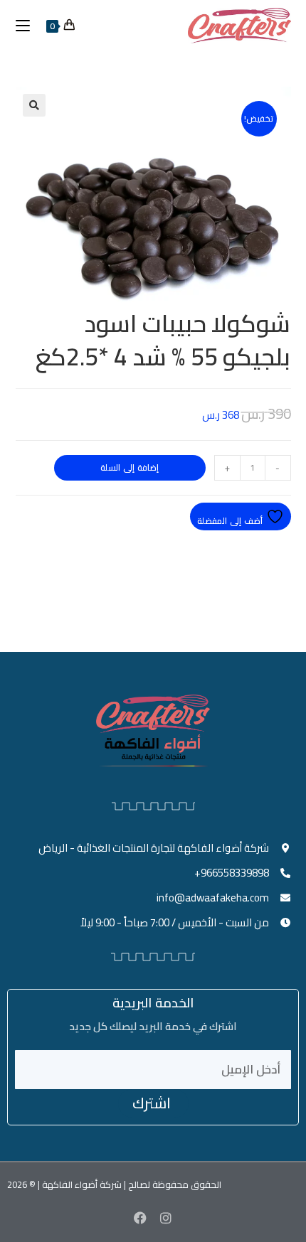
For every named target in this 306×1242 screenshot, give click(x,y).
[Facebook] (140, 1217)
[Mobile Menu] (28, 25)
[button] (34, 105)
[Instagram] (166, 1217)
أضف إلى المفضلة (231, 521)
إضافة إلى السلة (129, 467)
